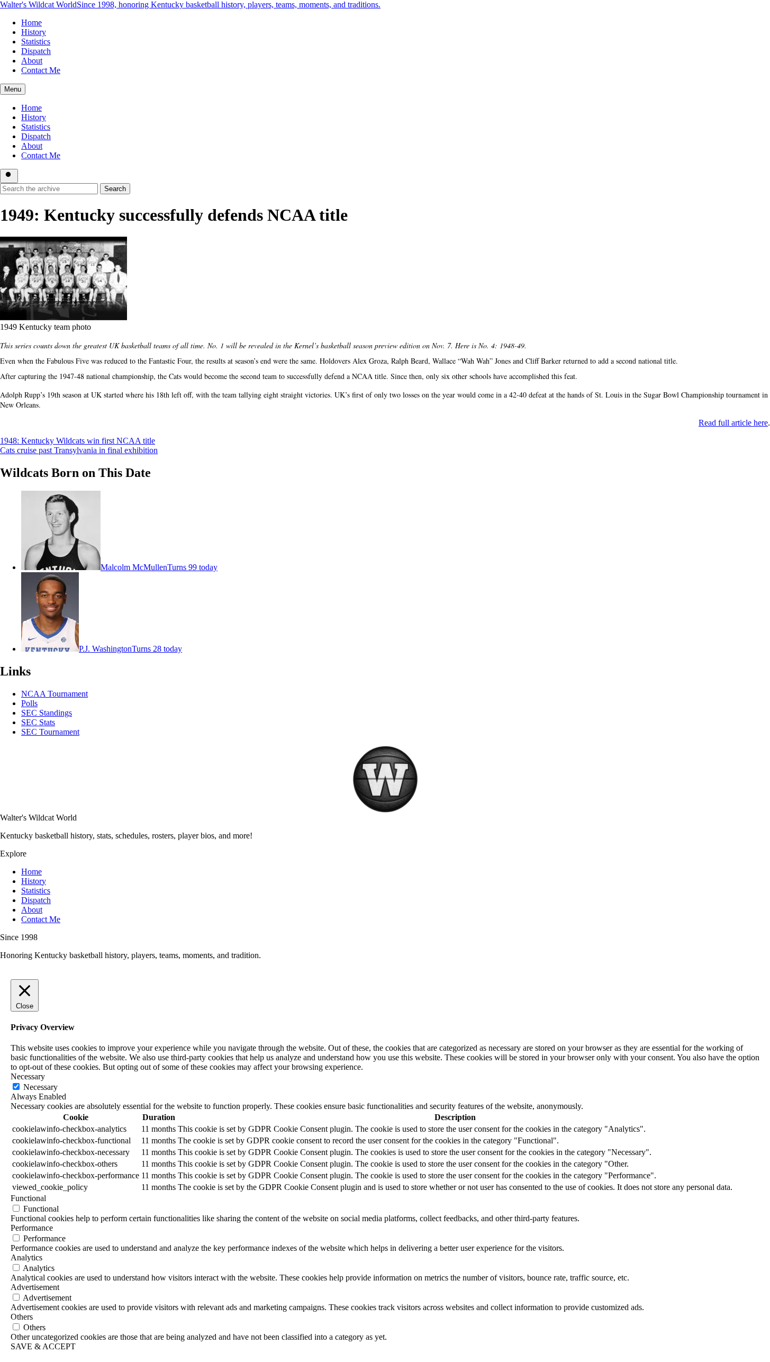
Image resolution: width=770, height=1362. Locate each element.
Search (115, 189)
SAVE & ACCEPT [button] (43, 1346)
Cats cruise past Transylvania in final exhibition (79, 450)
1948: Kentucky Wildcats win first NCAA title (77, 440)
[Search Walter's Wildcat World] (9, 176)
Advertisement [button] (35, 1287)
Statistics (35, 41)
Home (31, 22)
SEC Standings (46, 712)
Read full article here (733, 422)
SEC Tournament (50, 731)
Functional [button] (28, 1198)
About (31, 60)
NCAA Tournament (54, 693)
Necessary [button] (28, 1076)
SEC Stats (38, 722)
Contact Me (40, 70)
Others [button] (22, 1316)
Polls (29, 703)
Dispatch (36, 51)
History (33, 32)
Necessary (40, 1087)
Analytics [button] (26, 1257)
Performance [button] (32, 1227)
